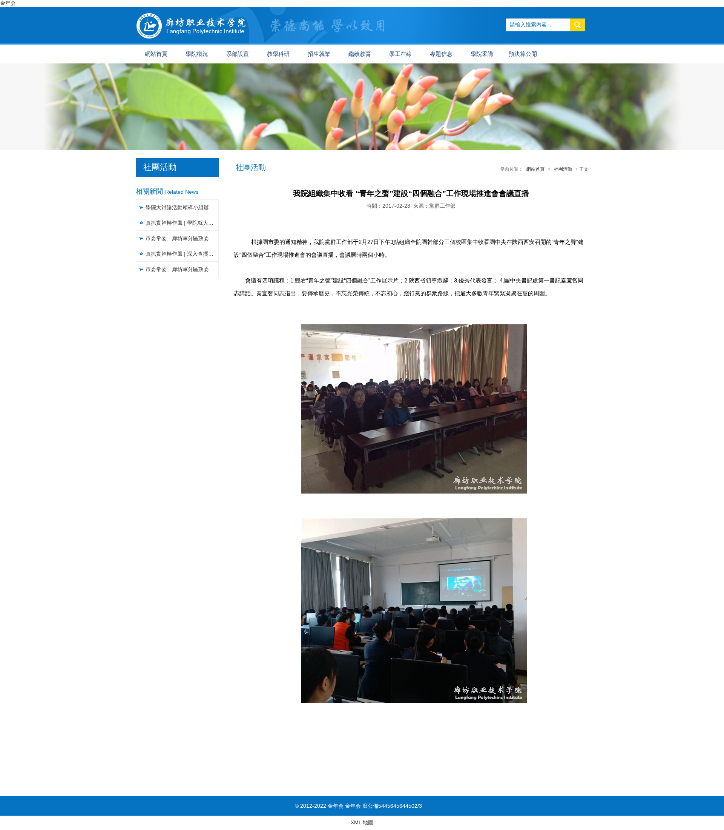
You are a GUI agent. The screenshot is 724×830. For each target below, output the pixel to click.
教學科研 (278, 54)
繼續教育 (359, 54)
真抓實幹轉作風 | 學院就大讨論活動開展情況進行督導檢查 (182, 223)
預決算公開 (523, 54)
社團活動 (563, 169)
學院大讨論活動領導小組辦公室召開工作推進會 (182, 207)
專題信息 (441, 54)
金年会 (8, 3)
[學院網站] (191, 10)
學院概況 (197, 54)
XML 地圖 (362, 822)
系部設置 (237, 54)
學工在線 (400, 54)
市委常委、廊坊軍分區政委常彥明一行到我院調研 (182, 238)
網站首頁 (156, 54)
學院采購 (482, 54)
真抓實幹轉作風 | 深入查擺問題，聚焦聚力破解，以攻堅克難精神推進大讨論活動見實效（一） (182, 254)
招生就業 (319, 54)
